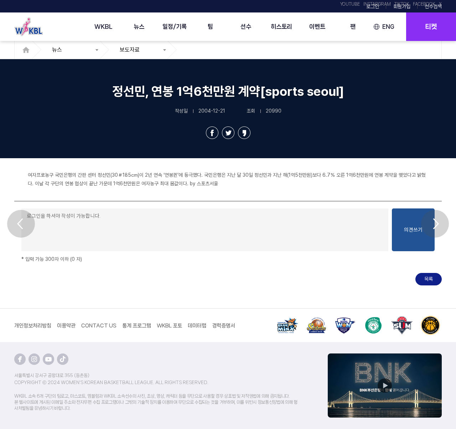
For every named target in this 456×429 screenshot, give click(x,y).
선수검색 (433, 6)
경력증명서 (223, 326)
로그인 (372, 6)
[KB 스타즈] (430, 320)
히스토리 (281, 26)
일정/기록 (174, 26)
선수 (245, 26)
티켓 (431, 26)
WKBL (103, 26)
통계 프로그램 (136, 326)
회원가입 (401, 6)
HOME (28, 50)
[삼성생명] (287, 320)
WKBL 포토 (169, 326)
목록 (428, 279)
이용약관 (66, 326)
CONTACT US (98, 326)
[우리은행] (344, 320)
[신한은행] (316, 320)
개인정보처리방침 (32, 326)
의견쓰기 (413, 230)
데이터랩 (197, 326)
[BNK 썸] (401, 320)
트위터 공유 (228, 132)
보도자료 (130, 49)
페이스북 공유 (212, 132)
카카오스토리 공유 (244, 132)
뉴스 (139, 26)
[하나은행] (373, 320)
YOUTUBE (350, 4)
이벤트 (317, 26)
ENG (388, 27)
